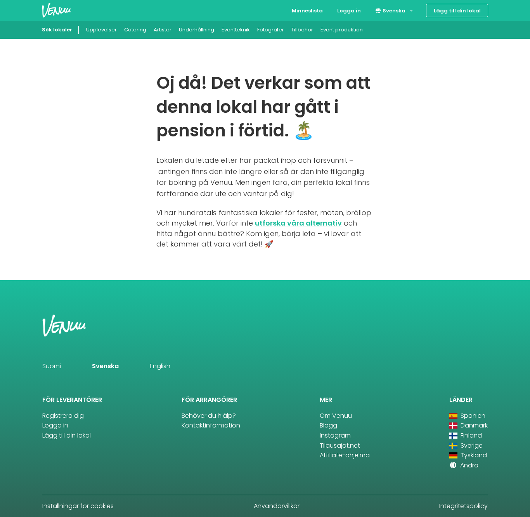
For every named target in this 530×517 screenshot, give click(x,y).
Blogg (328, 425)
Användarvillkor (277, 505)
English (160, 366)
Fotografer (270, 29)
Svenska (393, 10)
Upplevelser (101, 29)
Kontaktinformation (211, 425)
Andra (468, 465)
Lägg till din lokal (457, 10)
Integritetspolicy (463, 505)
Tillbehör (302, 29)
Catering (135, 29)
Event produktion (341, 29)
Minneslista (307, 10)
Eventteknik (236, 29)
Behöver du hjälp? (209, 415)
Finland (470, 435)
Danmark (473, 425)
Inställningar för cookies (78, 505)
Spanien (472, 415)
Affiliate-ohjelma (345, 455)
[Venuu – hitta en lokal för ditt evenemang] (56, 9)
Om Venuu (336, 415)
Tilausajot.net (340, 445)
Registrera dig (63, 415)
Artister (162, 29)
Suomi (51, 366)
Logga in (349, 10)
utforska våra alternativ (298, 223)
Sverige (471, 445)
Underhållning (196, 29)
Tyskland (473, 455)
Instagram (335, 435)
